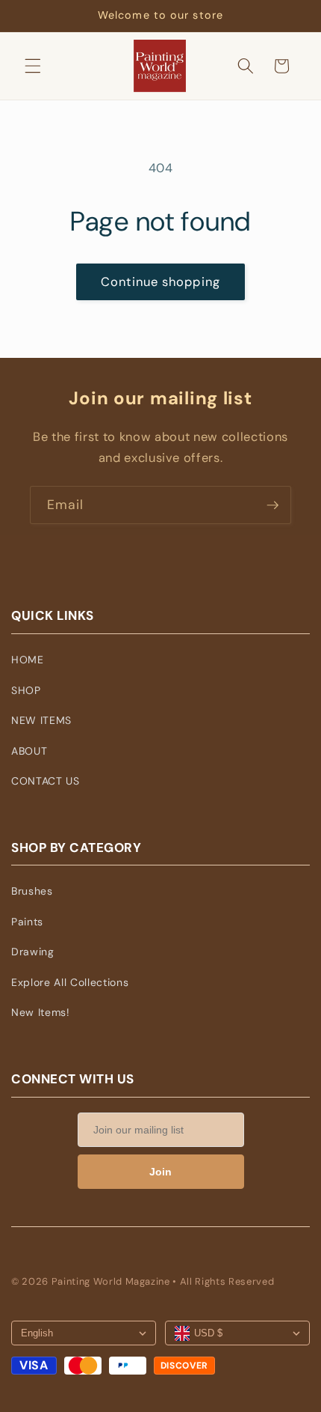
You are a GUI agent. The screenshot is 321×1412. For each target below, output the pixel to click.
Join (160, 1172)
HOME (27, 659)
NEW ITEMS (41, 720)
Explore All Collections (69, 982)
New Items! (40, 1012)
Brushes (32, 891)
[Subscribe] (272, 505)
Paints (27, 921)
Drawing (32, 951)
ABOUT (29, 751)
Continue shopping (160, 282)
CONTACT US (45, 781)
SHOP (26, 690)
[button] (33, 66)
